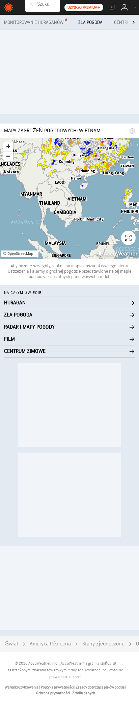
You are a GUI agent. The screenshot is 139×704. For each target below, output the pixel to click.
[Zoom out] (8, 156)
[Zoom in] (8, 146)
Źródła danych (83, 693)
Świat (11, 644)
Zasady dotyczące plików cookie (100, 687)
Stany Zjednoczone (103, 644)
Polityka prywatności (57, 687)
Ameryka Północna (50, 644)
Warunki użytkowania (22, 687)
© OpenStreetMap (18, 253)
